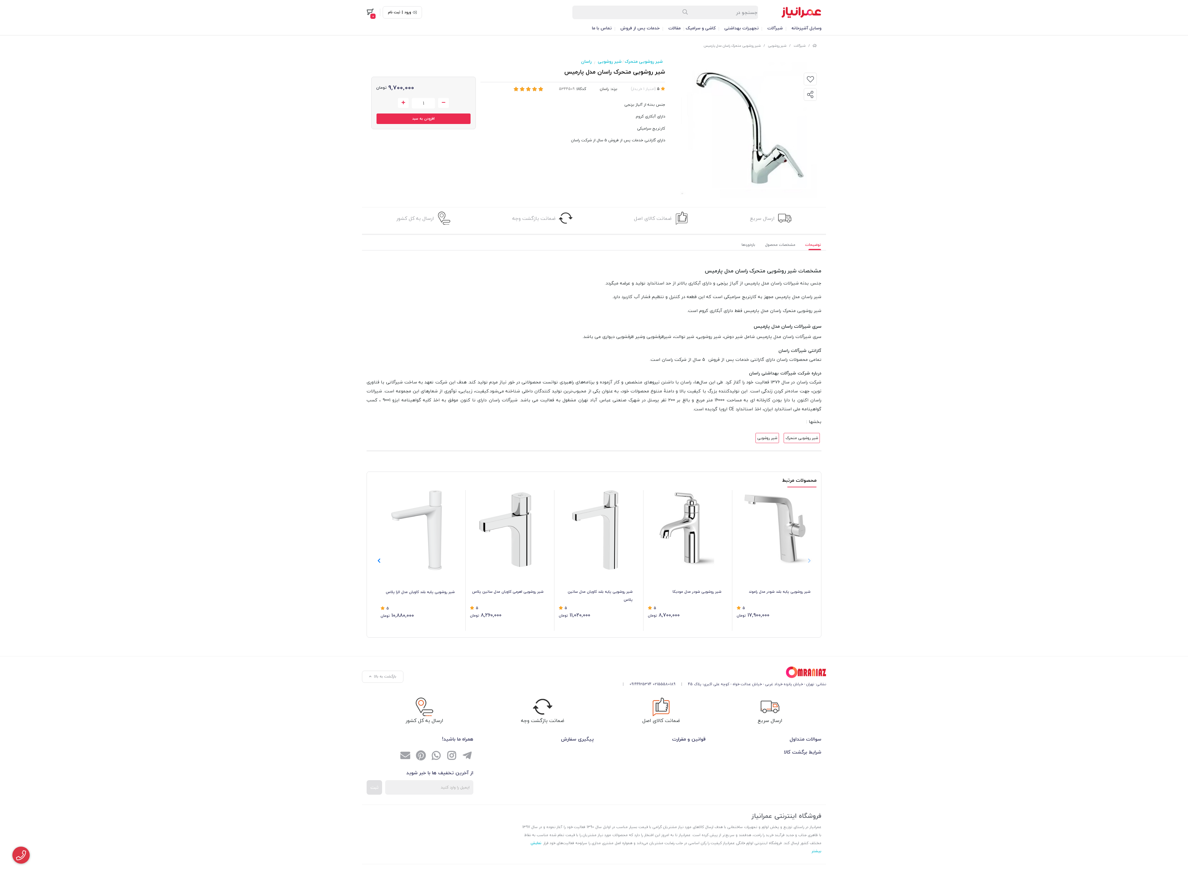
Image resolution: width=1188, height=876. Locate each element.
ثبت (374, 787)
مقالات (674, 28)
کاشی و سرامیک (701, 28)
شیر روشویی (777, 46)
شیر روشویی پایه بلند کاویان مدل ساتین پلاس (600, 595)
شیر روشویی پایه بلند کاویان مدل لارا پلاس (420, 592)
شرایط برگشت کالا (802, 752)
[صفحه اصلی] (814, 46)
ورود (407, 12)
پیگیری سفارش (577, 739)
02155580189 (664, 684)
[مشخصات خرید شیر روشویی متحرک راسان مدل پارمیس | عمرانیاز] (722, 672)
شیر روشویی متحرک (644, 61)
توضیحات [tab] (813, 244)
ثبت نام (394, 12)
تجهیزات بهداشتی (741, 28)
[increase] (403, 103)
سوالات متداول (805, 739)
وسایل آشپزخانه (806, 28)
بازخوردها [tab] (748, 244)
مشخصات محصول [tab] (780, 244)
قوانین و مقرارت (689, 739)
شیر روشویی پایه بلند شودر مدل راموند (780, 591)
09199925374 (641, 684)
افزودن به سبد (423, 118)
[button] (379, 560)
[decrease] (443, 103)
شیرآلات (775, 28)
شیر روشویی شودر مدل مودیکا (697, 591)
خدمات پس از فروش (640, 28)
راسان (586, 61)
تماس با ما (602, 28)
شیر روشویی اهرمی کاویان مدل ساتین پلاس (508, 591)
